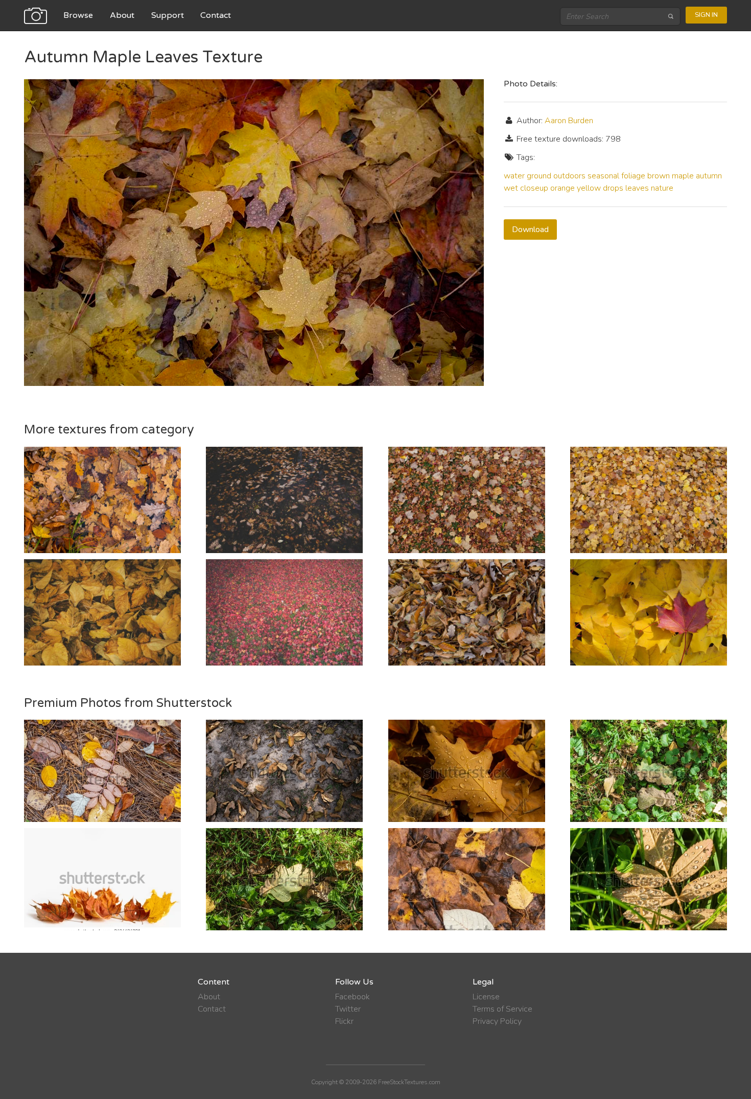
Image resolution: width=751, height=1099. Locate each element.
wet (511, 188)
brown (658, 175)
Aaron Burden (569, 120)
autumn (709, 175)
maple (683, 175)
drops (613, 188)
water (514, 175)
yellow (589, 188)
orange (562, 188)
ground (539, 175)
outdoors (569, 175)
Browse (78, 15)
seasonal (603, 175)
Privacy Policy (497, 1021)
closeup (534, 188)
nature (662, 188)
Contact (215, 15)
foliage (633, 175)
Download (530, 229)
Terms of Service (502, 1009)
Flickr (344, 1021)
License (486, 996)
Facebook (352, 996)
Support (167, 15)
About (122, 15)
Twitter (348, 1009)
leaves (637, 188)
